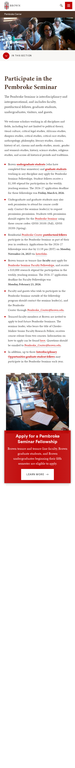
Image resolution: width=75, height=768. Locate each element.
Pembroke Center (44, 235)
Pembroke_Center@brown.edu (45, 310)
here (42, 340)
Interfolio (41, 254)
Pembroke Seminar (46, 218)
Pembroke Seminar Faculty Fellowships (31, 265)
